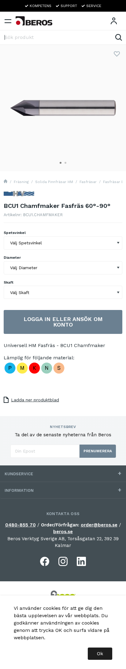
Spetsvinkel (15, 233)
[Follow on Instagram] (63, 561)
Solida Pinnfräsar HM (54, 182)
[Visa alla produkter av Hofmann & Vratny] (19, 196)
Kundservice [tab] (19, 474)
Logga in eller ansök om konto (63, 322)
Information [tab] (19, 490)
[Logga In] (113, 21)
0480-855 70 (20, 525)
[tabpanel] (63, 108)
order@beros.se (99, 525)
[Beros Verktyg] (34, 20)
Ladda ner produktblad (35, 399)
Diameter (12, 257)
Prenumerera (97, 451)
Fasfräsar (88, 182)
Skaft (8, 282)
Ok (100, 653)
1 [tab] (60, 162)
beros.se (63, 531)
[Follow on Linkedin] (81, 561)
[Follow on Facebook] (44, 561)
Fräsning (21, 182)
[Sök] (119, 37)
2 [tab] (65, 162)
